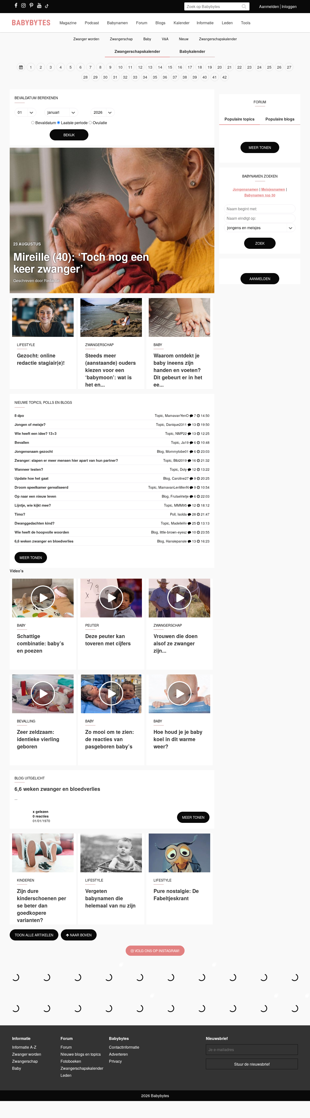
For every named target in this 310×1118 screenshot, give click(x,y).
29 (95, 77)
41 (214, 77)
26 (279, 67)
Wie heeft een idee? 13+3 (35, 433)
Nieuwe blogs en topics (81, 1054)
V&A (165, 38)
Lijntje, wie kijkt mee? (33, 505)
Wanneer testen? (29, 469)
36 (165, 77)
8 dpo (19, 415)
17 (190, 67)
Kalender (181, 22)
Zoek (259, 243)
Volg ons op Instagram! (156, 950)
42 (224, 77)
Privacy (115, 1061)
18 (200, 67)
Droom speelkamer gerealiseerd (41, 487)
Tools (245, 22)
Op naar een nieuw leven (35, 496)
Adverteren (118, 1054)
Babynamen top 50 (259, 195)
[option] (155, 72)
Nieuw (183, 38)
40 (204, 77)
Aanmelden (269, 6)
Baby (147, 38)
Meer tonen (31, 557)
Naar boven (80, 934)
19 (210, 67)
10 (120, 67)
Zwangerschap (121, 38)
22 (239, 67)
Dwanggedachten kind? (34, 523)
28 (85, 77)
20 (219, 67)
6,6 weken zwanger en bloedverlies (44, 541)
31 (115, 77)
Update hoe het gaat (31, 478)
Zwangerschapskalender (218, 38)
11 (130, 67)
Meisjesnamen (273, 189)
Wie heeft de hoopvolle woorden (42, 532)
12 (140, 67)
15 (170, 67)
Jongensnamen (245, 189)
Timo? (20, 514)
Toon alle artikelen (34, 934)
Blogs (160, 22)
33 (135, 77)
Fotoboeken (71, 1061)
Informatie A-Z (24, 1047)
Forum (141, 22)
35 (155, 77)
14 (160, 67)
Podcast (92, 22)
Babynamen (117, 22)
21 (229, 67)
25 (269, 67)
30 (105, 77)
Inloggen (289, 6)
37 (175, 77)
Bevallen (22, 442)
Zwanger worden (86, 38)
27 (289, 67)
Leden (227, 22)
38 (185, 77)
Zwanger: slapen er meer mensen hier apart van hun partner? (66, 460)
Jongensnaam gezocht (34, 451)
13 (150, 67)
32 (125, 77)
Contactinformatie (124, 1047)
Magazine (68, 22)
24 (259, 67)
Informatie (205, 22)
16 (180, 67)
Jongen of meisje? (30, 424)
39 (195, 77)
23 (249, 67)
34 (145, 77)
